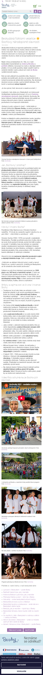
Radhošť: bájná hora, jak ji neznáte (16, 592)
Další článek (29, 630)
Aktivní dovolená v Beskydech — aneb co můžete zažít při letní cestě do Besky (21, 621)
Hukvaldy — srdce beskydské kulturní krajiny (19, 599)
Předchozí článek (15, 630)
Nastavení (21, 665)
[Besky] (9, 6)
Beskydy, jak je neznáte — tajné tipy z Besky (19, 609)
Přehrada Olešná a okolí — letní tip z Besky (18, 597)
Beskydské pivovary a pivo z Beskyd (16, 602)
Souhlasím (21, 671)
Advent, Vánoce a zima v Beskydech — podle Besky (22, 624)
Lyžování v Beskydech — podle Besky (16, 590)
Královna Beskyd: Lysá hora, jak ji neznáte (18, 595)
